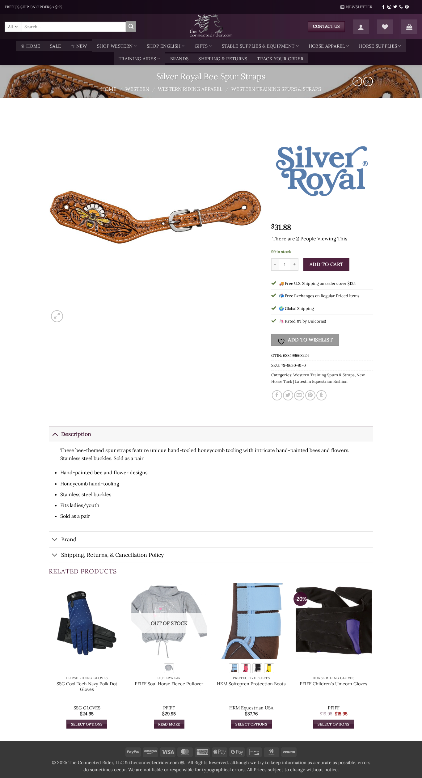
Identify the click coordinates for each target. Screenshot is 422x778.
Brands (179, 58)
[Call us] (401, 7)
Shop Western (115, 46)
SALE (55, 46)
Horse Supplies (378, 46)
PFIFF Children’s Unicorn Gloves (333, 684)
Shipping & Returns (222, 58)
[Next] (371, 661)
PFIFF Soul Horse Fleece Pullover (169, 684)
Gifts (201, 46)
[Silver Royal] (322, 169)
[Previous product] (368, 81)
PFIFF (169, 708)
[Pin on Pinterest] (310, 395)
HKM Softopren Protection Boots (251, 684)
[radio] (169, 668)
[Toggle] (55, 434)
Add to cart (327, 264)
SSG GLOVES (87, 708)
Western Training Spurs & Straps (276, 89)
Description (76, 434)
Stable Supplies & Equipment (258, 46)
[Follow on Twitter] (395, 7)
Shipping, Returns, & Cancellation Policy (112, 554)
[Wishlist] (385, 26)
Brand (69, 539)
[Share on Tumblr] (321, 395)
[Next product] (357, 81)
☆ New (79, 46)
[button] (356, 7)
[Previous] (49, 661)
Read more (169, 724)
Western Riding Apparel (190, 89)
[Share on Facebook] (277, 395)
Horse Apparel (327, 46)
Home (108, 89)
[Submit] (131, 26)
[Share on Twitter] (288, 395)
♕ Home (30, 46)
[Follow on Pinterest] (407, 7)
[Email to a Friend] (299, 395)
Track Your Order (280, 58)
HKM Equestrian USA (251, 708)
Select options (87, 724)
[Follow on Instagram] (389, 7)
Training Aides (137, 58)
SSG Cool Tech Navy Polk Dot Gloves (87, 686)
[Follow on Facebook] (383, 7)
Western (137, 89)
